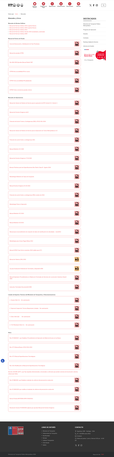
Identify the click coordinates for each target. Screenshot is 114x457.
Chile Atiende (46, 442)
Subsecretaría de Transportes (50, 433)
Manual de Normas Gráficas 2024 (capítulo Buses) (22, 25)
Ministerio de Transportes (49, 431)
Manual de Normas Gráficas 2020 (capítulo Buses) (22, 27)
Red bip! (45, 438)
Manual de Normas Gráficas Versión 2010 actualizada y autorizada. (27, 31)
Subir (102, 454)
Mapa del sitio (96, 454)
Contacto (79, 436)
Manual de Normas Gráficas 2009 (18, 33)
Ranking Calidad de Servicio (90, 42)
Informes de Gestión (88, 46)
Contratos (85, 38)
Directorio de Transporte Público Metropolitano (91, 24)
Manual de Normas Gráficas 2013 (18, 29)
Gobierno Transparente (48, 440)
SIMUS (44, 445)
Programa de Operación (89, 29)
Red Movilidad (46, 435)
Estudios (85, 33)
